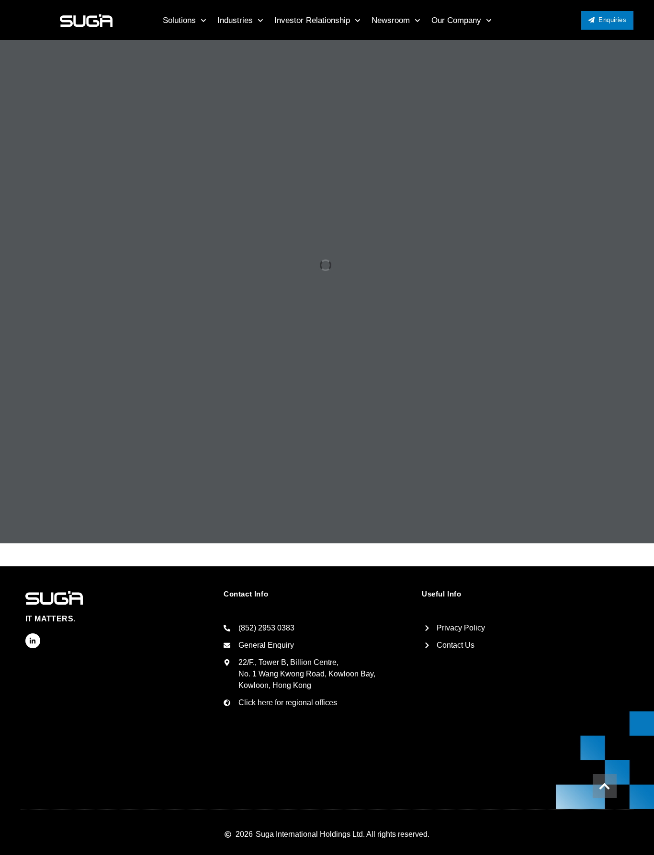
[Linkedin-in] (32, 640)
